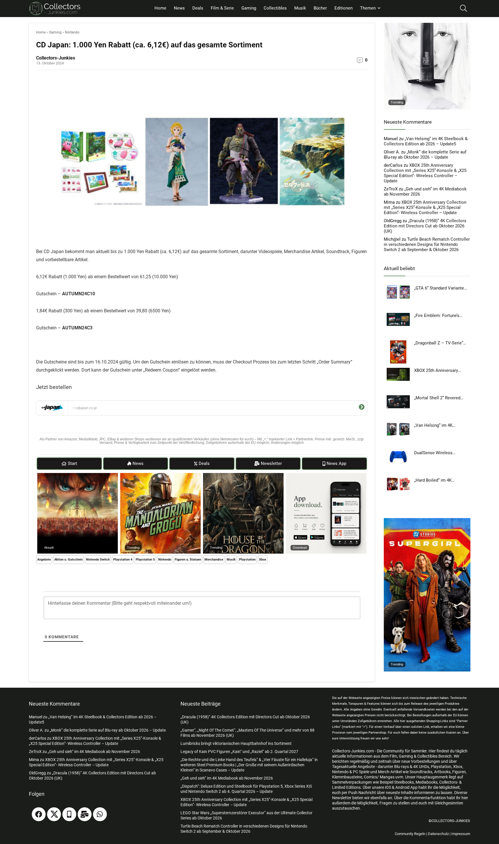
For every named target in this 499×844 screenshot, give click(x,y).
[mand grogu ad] (160, 475)
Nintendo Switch (98, 559)
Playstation (247, 559)
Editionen (343, 8)
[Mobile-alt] (69, 814)
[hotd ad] (243, 475)
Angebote (44, 559)
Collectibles (275, 8)
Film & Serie (222, 8)
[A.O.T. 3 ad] (77, 475)
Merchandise (213, 559)
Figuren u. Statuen (188, 559)
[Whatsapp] (100, 814)
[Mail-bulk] (85, 814)
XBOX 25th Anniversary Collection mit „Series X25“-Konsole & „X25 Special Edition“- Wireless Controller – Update (425, 173)
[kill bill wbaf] (427, 25)
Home (160, 8)
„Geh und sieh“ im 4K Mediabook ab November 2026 (94, 751)
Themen (368, 8)
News (179, 8)
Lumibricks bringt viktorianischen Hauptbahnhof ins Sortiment (236, 743)
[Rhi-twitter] (54, 814)
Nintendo (72, 32)
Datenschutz (438, 834)
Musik (300, 8)
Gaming (248, 8)
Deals (197, 8)
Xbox (262, 559)
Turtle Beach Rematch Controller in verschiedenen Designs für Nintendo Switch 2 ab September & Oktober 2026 (427, 244)
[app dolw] (326, 475)
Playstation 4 (122, 559)
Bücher (320, 8)
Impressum (460, 834)
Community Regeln (410, 834)
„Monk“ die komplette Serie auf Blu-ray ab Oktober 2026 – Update (425, 154)
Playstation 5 (145, 559)
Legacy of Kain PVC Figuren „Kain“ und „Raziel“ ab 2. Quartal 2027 (239, 751)
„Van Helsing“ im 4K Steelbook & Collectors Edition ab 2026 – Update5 (426, 141)
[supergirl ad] (427, 520)
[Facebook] (39, 814)
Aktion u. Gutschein (68, 559)
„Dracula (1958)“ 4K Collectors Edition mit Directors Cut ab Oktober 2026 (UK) (425, 226)
